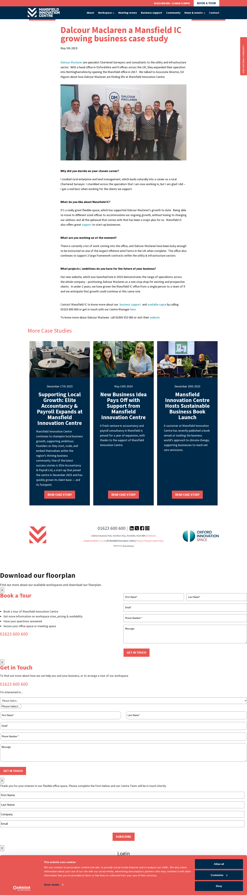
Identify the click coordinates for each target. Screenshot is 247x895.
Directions (151, 535)
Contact (214, 12)
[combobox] (11, 706)
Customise (217, 875)
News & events (193, 12)
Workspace (105, 12)
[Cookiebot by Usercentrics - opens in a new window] (21, 888)
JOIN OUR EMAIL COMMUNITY (243, 59)
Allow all (219, 864)
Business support (151, 12)
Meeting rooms (127, 12)
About (90, 12)
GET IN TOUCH (136, 652)
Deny (219, 886)
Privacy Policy (142, 540)
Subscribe (123, 837)
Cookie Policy (157, 540)
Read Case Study (60, 495)
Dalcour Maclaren (71, 62)
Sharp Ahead (128, 545)
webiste (155, 317)
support (87, 224)
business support (130, 304)
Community (173, 12)
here (133, 309)
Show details (51, 884)
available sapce (157, 304)
